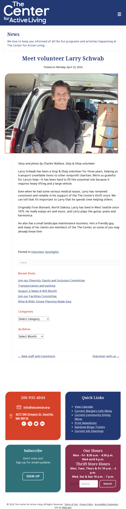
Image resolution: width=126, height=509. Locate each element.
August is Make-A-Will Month (37, 291)
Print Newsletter (86, 423)
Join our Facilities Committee (37, 296)
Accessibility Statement (106, 504)
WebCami (66, 507)
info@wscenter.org (37, 407)
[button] (107, 483)
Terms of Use (71, 504)
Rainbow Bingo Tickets (90, 427)
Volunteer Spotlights (45, 252)
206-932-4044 (33, 397)
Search (74, 483)
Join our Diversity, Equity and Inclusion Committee (51, 280)
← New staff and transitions (36, 356)
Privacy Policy (86, 504)
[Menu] (119, 14)
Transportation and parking (36, 286)
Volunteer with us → (106, 356)
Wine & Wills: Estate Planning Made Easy (44, 301)
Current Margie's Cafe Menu (93, 411)
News (13, 34)
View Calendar (84, 407)
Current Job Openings (89, 431)
